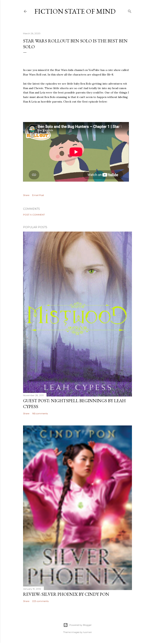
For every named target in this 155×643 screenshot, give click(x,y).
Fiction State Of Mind (74, 11)
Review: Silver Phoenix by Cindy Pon (66, 594)
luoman (87, 632)
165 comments (40, 413)
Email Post (38, 195)
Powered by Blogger (80, 625)
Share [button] (26, 195)
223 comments (40, 601)
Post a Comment (34, 214)
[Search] (129, 10)
